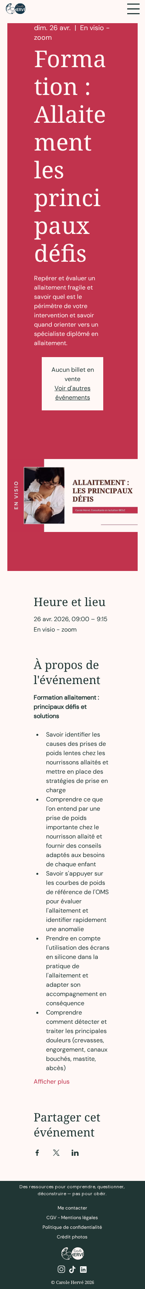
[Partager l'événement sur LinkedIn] (75, 1153)
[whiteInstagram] (61, 1269)
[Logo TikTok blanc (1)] (72, 1269)
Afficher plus (52, 1081)
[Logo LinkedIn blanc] (83, 1269)
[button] (72, 1237)
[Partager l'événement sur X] (56, 1153)
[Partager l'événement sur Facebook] (37, 1153)
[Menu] (133, 9)
